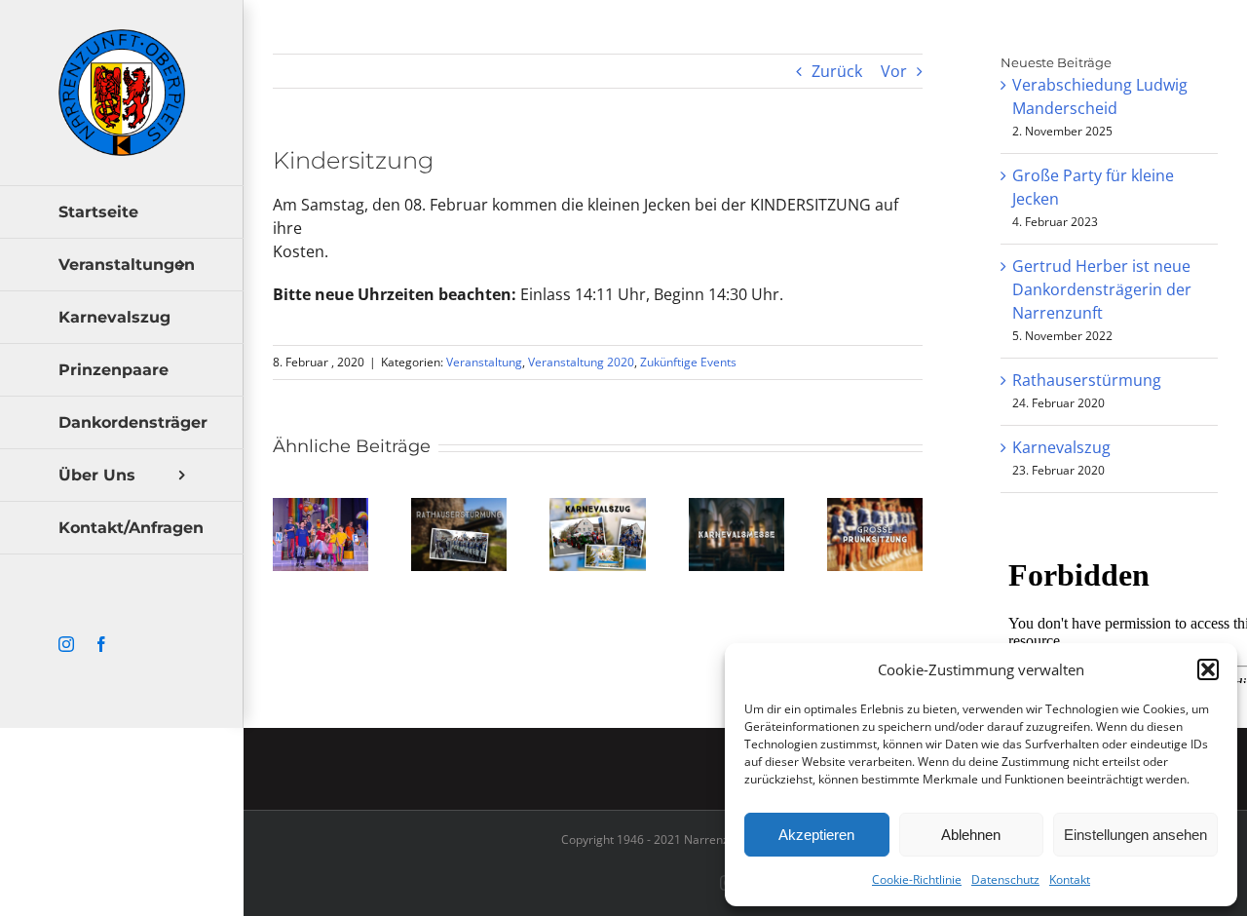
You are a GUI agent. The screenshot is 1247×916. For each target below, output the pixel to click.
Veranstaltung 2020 (581, 362)
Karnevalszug (1061, 447)
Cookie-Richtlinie (917, 879)
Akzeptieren (816, 834)
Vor (894, 71)
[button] (1208, 669)
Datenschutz (1005, 879)
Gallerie (321, 556)
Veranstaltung (484, 362)
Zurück (837, 71)
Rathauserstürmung (1086, 380)
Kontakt (1069, 879)
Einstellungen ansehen (1135, 834)
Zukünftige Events (688, 362)
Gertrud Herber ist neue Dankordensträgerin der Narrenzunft (1101, 289)
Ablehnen (971, 834)
